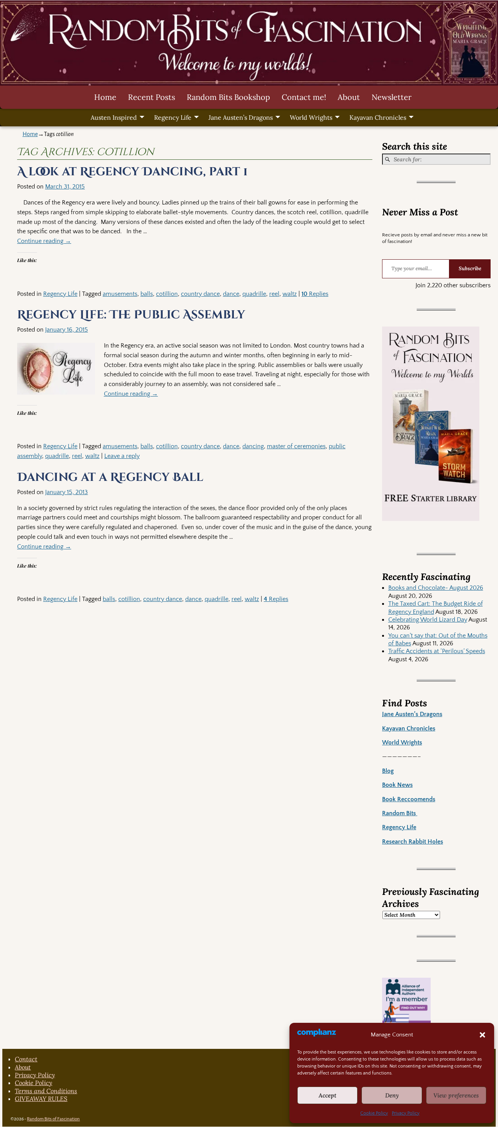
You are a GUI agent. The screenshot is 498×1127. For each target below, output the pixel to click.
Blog (388, 770)
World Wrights (311, 117)
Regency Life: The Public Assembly (131, 315)
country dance (200, 293)
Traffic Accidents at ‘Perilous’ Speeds (436, 651)
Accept (328, 1095)
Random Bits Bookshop (228, 97)
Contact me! (304, 97)
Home (105, 97)
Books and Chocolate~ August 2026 (435, 587)
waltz (289, 293)
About (349, 97)
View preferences (456, 1095)
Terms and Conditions (46, 1091)
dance (231, 293)
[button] (482, 1035)
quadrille (254, 293)
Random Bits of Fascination (53, 1119)
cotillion (167, 293)
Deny (392, 1095)
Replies (315, 293)
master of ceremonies (296, 446)
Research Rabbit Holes (412, 841)
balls (146, 293)
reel (274, 293)
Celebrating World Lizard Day (427, 619)
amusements (120, 293)
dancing (253, 446)
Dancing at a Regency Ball (110, 477)
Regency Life (172, 117)
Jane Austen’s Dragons (241, 117)
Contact (26, 1059)
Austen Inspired (114, 117)
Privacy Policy (405, 1113)
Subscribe (470, 268)
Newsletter (392, 97)
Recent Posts (151, 97)
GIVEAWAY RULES (41, 1099)
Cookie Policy (374, 1113)
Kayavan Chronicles (377, 117)
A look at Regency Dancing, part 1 (132, 172)
